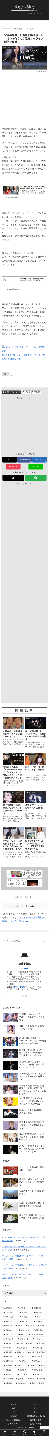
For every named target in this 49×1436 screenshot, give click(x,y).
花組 (13, 1408)
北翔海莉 (13, 1416)
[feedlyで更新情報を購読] (36, 478)
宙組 (36, 1408)
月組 (13, 1412)
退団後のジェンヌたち (13, 392)
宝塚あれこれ (35, 1420)
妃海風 (27, 392)
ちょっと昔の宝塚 (13, 1420)
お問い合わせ (19, 987)
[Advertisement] (24, 99)
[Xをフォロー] (13, 478)
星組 (36, 1412)
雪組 (36, 1404)
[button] (44, 940)
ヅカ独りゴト (13, 1424)
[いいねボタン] (5, 374)
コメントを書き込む (24, 906)
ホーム (13, 1404)
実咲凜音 (37, 392)
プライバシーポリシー (24, 1427)
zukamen (24, 968)
